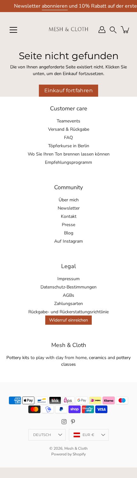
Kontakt (68, 216)
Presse (68, 225)
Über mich (69, 200)
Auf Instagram (68, 241)
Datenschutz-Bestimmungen (68, 287)
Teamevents (68, 121)
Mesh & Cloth (76, 448)
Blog (68, 233)
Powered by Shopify (68, 454)
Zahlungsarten (68, 304)
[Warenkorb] (125, 29)
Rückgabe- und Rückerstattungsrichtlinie (68, 312)
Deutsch (42, 435)
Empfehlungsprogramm (68, 162)
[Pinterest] (73, 421)
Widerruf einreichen (68, 320)
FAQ (68, 138)
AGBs (68, 295)
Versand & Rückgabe (68, 129)
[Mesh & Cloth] (68, 29)
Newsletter (69, 208)
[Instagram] (64, 421)
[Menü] (13, 30)
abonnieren (55, 6)
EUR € (88, 435)
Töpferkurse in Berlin (68, 146)
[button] (113, 29)
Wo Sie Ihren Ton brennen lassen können (69, 154)
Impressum (68, 279)
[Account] (102, 29)
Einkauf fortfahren (68, 90)
